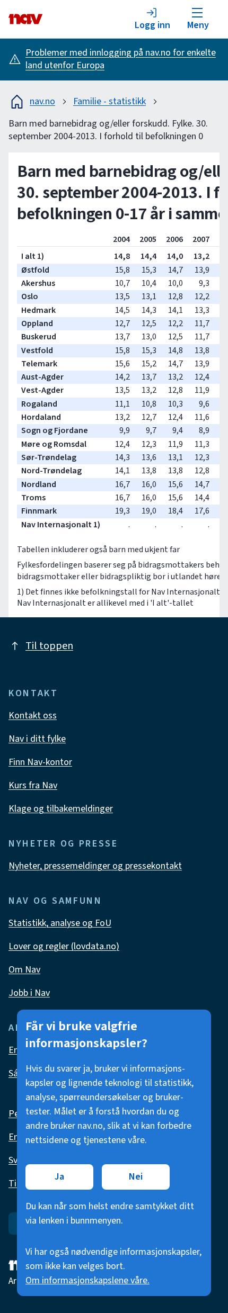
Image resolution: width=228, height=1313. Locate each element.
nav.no (42, 101)
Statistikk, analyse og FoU (59, 923)
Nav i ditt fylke (37, 738)
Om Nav (24, 969)
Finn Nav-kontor (40, 762)
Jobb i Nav (29, 993)
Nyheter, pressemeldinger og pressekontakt (95, 866)
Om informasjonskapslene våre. (87, 1280)
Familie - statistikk (109, 101)
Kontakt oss (32, 715)
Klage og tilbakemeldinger (60, 808)
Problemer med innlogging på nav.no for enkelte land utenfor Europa (120, 59)
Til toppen (49, 645)
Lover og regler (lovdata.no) (63, 946)
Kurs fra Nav (32, 785)
